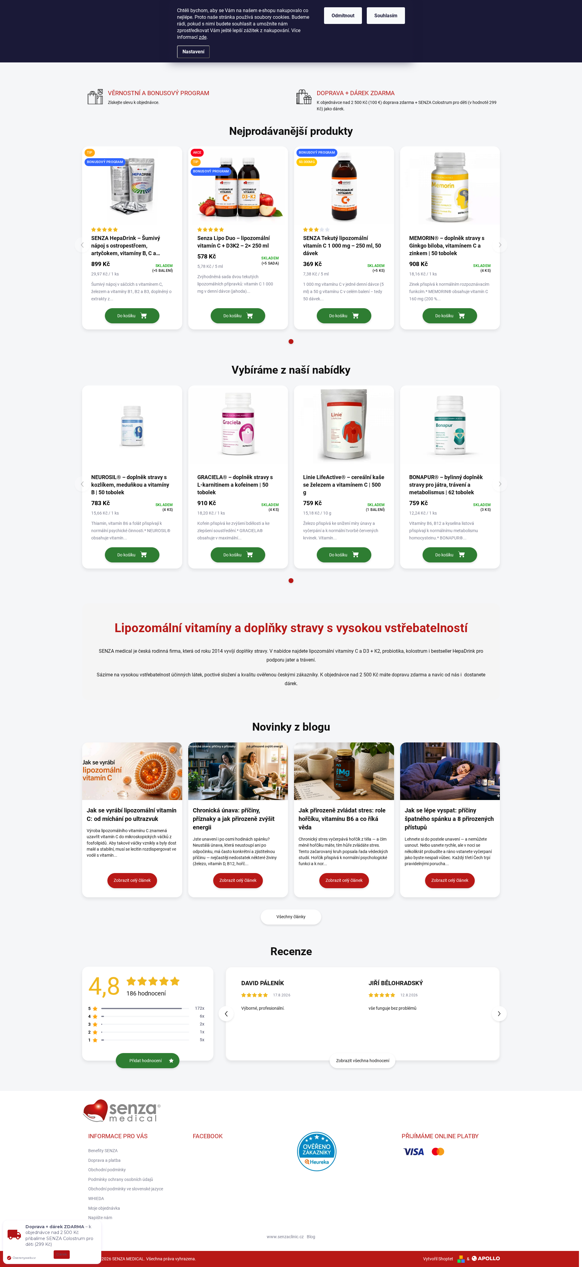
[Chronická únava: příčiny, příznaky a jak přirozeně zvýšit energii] (238, 771)
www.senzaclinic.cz (285, 1236)
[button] (291, 341)
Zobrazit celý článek (132, 880)
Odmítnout (343, 15)
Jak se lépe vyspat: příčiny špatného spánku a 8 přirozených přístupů (449, 819)
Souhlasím (385, 15)
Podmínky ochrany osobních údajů (120, 1179)
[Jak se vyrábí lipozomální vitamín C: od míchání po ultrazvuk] (132, 771)
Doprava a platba (104, 1160)
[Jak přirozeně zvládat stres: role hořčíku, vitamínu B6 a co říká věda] (344, 771)
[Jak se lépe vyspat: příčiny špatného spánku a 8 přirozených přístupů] (450, 771)
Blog (311, 1236)
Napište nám (100, 1217)
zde (202, 37)
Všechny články (291, 916)
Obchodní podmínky (107, 1169)
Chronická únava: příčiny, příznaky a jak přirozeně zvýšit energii (234, 819)
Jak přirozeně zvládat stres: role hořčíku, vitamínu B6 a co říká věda (342, 819)
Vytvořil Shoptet (438, 1258)
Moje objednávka (104, 1208)
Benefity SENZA (103, 1150)
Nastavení (193, 52)
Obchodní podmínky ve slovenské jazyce (125, 1188)
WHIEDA (96, 1198)
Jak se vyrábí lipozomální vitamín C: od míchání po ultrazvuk (131, 814)
